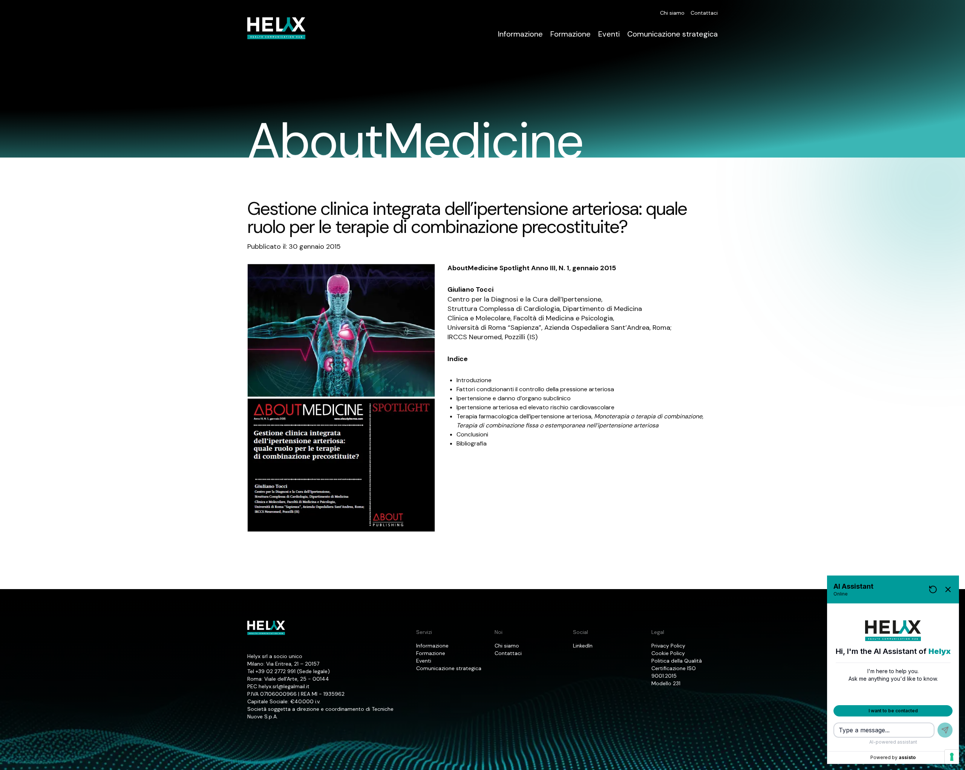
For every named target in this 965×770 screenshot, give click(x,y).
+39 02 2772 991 (276, 671)
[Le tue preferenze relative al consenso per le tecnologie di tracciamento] (952, 757)
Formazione (570, 34)
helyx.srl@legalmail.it (284, 686)
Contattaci (704, 12)
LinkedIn (583, 645)
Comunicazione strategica (672, 34)
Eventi (609, 34)
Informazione (520, 34)
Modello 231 (665, 683)
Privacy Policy (668, 645)
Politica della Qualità (676, 660)
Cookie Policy (668, 653)
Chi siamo (672, 12)
